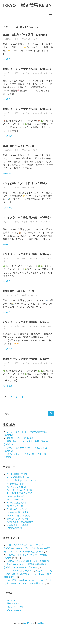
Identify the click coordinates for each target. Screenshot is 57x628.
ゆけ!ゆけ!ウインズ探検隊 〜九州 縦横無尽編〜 (29, 561)
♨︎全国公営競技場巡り (17, 525)
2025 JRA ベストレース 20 (19, 145)
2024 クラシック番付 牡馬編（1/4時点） (27, 358)
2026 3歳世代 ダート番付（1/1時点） (25, 34)
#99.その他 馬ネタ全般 (18, 512)
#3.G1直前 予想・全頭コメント (22, 480)
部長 (17, 39)
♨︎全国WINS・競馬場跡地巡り (21, 521)
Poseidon (40, 623)
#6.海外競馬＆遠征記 (17, 496)
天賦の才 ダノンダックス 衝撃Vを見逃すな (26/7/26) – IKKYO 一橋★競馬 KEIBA (28, 573)
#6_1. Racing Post (15, 499)
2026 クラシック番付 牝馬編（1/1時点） (27, 69)
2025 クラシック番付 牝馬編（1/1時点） (27, 217)
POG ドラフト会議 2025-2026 (21, 580)
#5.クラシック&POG (30, 73)
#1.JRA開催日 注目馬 (17, 474)
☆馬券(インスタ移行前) (18, 518)
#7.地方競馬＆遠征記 (17, 502)
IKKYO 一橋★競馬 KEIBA (27, 5)
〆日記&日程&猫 (15, 528)
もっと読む (7, 59)
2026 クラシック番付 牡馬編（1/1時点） (27, 109)
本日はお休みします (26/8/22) (21, 438)
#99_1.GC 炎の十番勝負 (18, 515)
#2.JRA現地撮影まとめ (18, 477)
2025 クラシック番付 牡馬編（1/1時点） (27, 254)
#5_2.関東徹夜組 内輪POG (19, 493)
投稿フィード (13, 603)
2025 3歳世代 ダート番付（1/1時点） (25, 183)
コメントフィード (15, 606)
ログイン (11, 600)
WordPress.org (14, 609)
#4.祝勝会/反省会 (15, 483)
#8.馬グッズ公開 (15, 505)
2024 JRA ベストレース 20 (19, 291)
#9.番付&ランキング (29, 39)
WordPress (27, 623)
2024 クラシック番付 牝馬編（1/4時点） (27, 322)
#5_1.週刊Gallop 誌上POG (19, 490)
